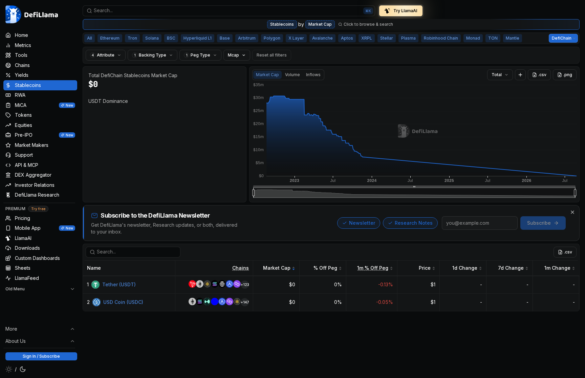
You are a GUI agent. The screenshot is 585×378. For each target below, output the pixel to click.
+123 (245, 285)
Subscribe (539, 223)
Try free (38, 209)
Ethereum (110, 38)
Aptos (347, 38)
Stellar (386, 38)
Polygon (272, 38)
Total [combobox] (497, 74)
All (89, 38)
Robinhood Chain (441, 38)
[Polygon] (237, 284)
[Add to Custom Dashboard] (520, 74)
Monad (473, 38)
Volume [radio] (292, 74)
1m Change (557, 268)
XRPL (366, 38)
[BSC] (207, 284)
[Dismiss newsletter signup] (572, 212)
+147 (245, 302)
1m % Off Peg (372, 268)
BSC (171, 38)
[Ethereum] (199, 284)
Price (425, 268)
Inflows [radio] (313, 74)
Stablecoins (282, 24)
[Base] (214, 302)
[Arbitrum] (229, 284)
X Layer (296, 38)
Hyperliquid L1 (197, 38)
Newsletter (362, 223)
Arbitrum (247, 38)
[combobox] (229, 10)
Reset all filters (272, 55)
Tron (132, 38)
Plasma (408, 38)
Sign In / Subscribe (41, 356)
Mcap (233, 55)
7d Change (511, 268)
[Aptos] (222, 284)
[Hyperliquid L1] (207, 302)
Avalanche (322, 38)
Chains (240, 268)
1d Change (464, 268)
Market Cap (320, 24)
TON (493, 38)
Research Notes (414, 223)
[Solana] (214, 284)
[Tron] (192, 284)
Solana (152, 38)
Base (225, 38)
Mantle (512, 38)
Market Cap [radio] (267, 74)
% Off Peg (325, 268)
